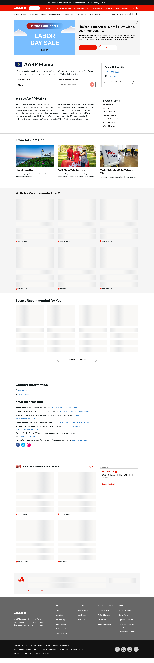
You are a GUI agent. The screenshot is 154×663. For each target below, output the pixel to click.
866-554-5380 (113, 72)
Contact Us (81, 606)
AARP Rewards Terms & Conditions (27, 649)
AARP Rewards (113, 8)
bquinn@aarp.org (28, 418)
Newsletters (81, 615)
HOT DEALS (108, 471)
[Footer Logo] (28, 613)
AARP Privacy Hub (29, 646)
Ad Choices (18, 653)
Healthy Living (108, 115)
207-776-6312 (66, 422)
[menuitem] (16, 15)
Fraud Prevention (110, 112)
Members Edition (97, 8)
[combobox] (77, 84)
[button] (137, 14)
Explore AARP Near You (68, 79)
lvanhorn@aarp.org (79, 440)
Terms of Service (44, 646)
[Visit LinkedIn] (136, 649)
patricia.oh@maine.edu (30, 436)
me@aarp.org (112, 76)
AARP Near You (61, 633)
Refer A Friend (82, 620)
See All (91, 467)
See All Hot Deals (108, 484)
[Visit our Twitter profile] (23, 445)
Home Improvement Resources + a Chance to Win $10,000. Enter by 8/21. (75, 3)
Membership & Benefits (65, 8)
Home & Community (111, 119)
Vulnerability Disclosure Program (72, 649)
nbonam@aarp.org (70, 407)
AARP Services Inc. (104, 624)
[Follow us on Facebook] (18, 445)
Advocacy (107, 105)
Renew (108, 48)
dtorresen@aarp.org (81, 422)
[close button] (137, 22)
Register (125, 8)
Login (133, 8)
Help (126, 14)
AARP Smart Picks (83, 8)
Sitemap (17, 646)
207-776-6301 (64, 411)
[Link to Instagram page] (29, 445)
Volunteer (59, 615)
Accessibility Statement (60, 646)
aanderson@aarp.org (29, 429)
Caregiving (107, 108)
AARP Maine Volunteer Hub (71, 170)
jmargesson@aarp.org (80, 411)
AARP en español (117, 14)
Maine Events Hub (24, 170)
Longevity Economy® (127, 631)
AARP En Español (83, 610)
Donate (58, 610)
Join (87, 48)
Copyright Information (50, 649)
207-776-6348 (56, 407)
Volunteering (108, 122)
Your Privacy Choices (32, 653)
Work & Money (109, 126)
